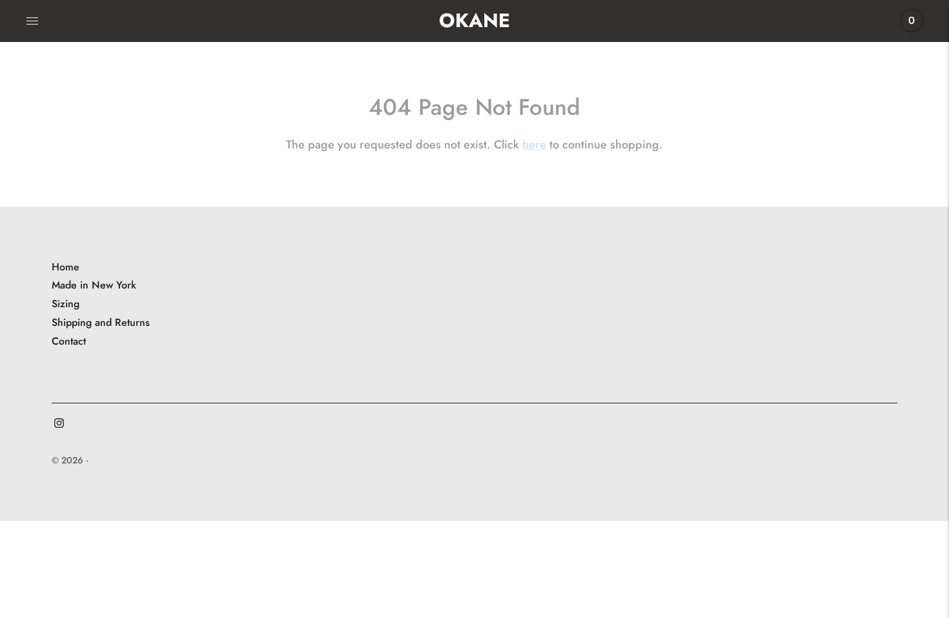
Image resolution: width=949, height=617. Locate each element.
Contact (69, 341)
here (534, 144)
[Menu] (32, 20)
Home (65, 266)
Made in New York (94, 285)
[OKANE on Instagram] (59, 424)
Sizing (65, 303)
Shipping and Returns (101, 322)
